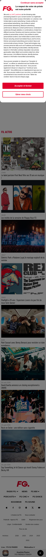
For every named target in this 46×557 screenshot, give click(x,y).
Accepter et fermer (23, 85)
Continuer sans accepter (32, 2)
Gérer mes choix (23, 94)
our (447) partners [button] (15, 14)
